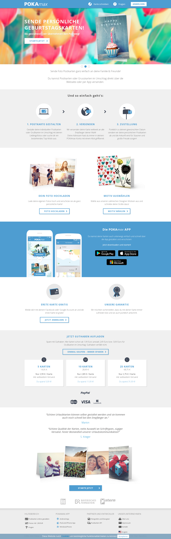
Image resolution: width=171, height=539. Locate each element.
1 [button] (82, 66)
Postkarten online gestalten (39, 519)
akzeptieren (123, 536)
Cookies (65, 536)
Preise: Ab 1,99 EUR (36, 523)
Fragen (122, 4)
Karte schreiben (101, 4)
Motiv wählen (116, 211)
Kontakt (125, 527)
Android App (64, 519)
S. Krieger (85, 436)
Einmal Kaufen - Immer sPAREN (86, 351)
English (124, 532)
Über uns (125, 519)
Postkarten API (96, 523)
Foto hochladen (54, 211)
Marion (85, 422)
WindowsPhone (66, 527)
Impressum (126, 523)
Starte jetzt (37, 41)
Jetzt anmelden (54, 320)
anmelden (139, 4)
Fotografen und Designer (100, 519)
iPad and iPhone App (67, 523)
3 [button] (89, 66)
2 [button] (85, 66)
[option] (85, 36)
